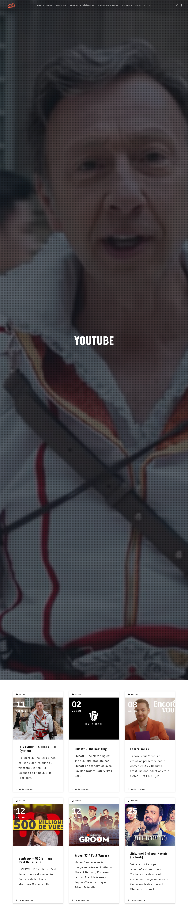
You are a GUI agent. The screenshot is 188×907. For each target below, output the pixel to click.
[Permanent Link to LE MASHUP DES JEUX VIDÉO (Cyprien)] (38, 719)
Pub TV (78, 694)
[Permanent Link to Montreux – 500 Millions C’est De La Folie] (38, 825)
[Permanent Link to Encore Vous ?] (150, 719)
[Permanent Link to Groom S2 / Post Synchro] (94, 825)
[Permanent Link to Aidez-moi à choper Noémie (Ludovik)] (150, 825)
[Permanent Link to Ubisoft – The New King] (94, 719)
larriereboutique (26, 789)
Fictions (23, 694)
